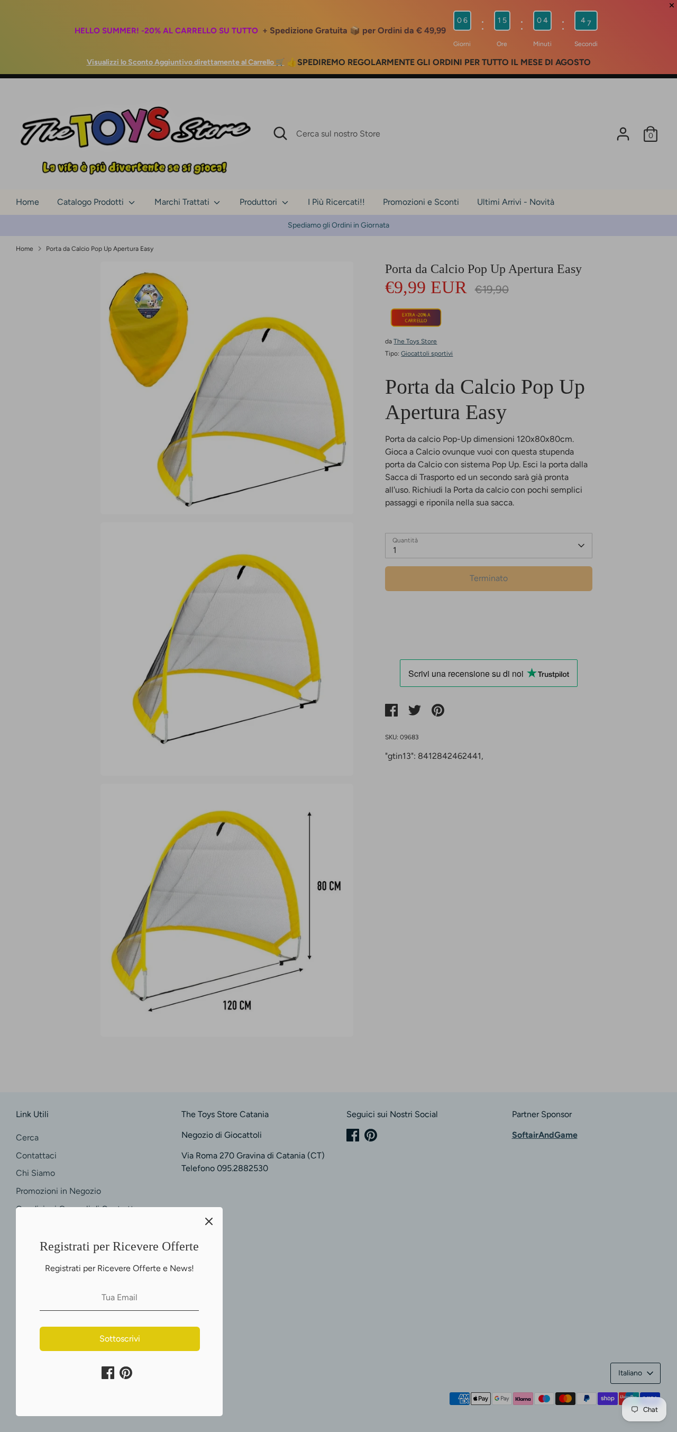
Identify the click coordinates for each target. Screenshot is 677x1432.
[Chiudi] (209, 1220)
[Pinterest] (126, 1372)
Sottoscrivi (119, 1339)
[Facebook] (108, 1372)
